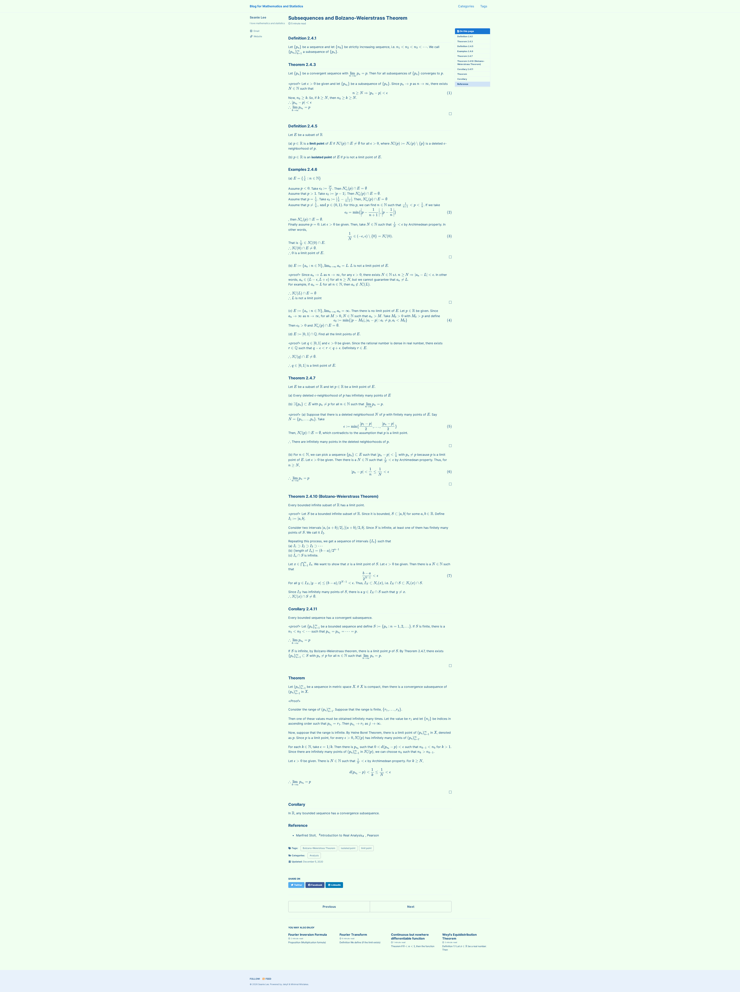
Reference (462, 84)
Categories (466, 6)
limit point (366, 848)
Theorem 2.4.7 (465, 56)
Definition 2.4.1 (465, 36)
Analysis (314, 855)
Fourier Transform (353, 934)
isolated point (348, 848)
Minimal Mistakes (299, 984)
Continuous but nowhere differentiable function (410, 936)
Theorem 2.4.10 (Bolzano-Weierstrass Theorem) (470, 63)
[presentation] (297, 47)
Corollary (462, 79)
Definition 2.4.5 (465, 46)
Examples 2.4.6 (465, 51)
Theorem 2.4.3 (465, 41)
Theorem (462, 74)
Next (410, 907)
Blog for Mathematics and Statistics (276, 6)
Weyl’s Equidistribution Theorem (459, 936)
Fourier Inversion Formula (307, 934)
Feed (268, 978)
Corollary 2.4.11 (465, 69)
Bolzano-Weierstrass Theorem (319, 848)
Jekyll (285, 984)
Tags (483, 6)
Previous (329, 907)
